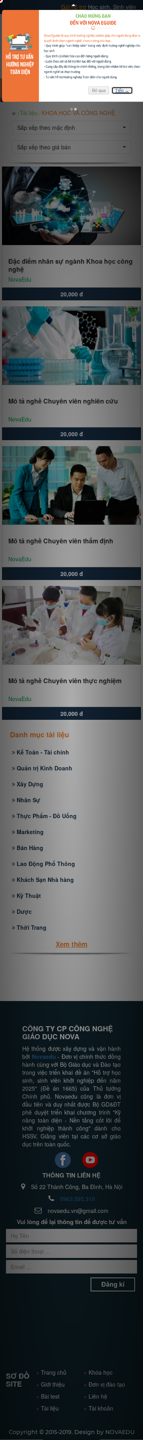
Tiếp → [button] (122, 90)
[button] (71, 109)
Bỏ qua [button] (99, 90)
